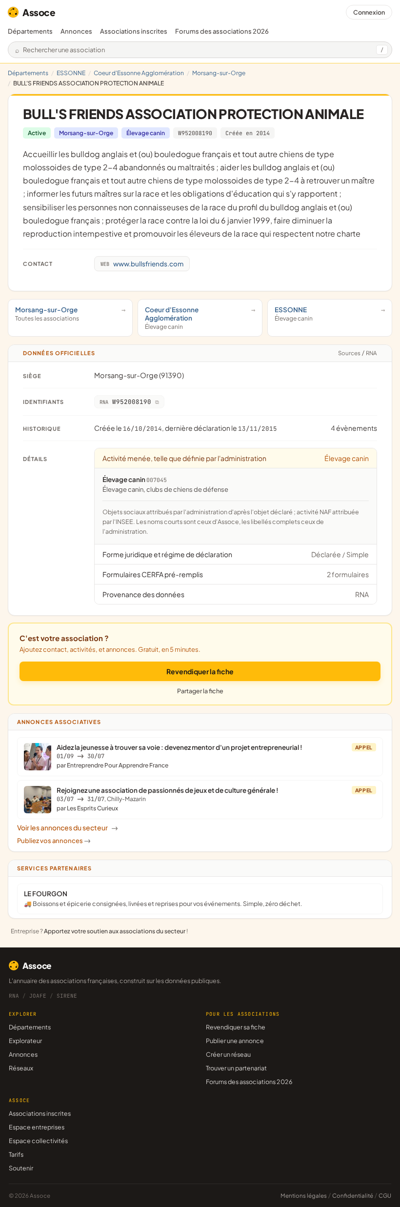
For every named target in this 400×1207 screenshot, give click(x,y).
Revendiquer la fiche (200, 671)
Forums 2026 (222, 31)
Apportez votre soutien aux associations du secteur (114, 931)
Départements (30, 31)
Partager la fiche (200, 691)
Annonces (76, 31)
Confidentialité (352, 1195)
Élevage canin (145, 133)
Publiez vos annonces (54, 841)
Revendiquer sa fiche (235, 1027)
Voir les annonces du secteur (67, 827)
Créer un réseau (228, 1054)
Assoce (39, 12)
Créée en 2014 (247, 133)
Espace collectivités (38, 1141)
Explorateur (25, 1041)
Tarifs (16, 1154)
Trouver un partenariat (236, 1068)
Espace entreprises (36, 1127)
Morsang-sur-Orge (218, 73)
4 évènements (354, 427)
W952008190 (195, 133)
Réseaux (21, 1068)
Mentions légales (303, 1195)
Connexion (369, 12)
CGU (385, 1195)
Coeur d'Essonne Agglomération (139, 73)
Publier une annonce (235, 1041)
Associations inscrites (133, 31)
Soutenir (21, 1168)
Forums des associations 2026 (249, 1082)
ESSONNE (71, 73)
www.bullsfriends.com (141, 264)
